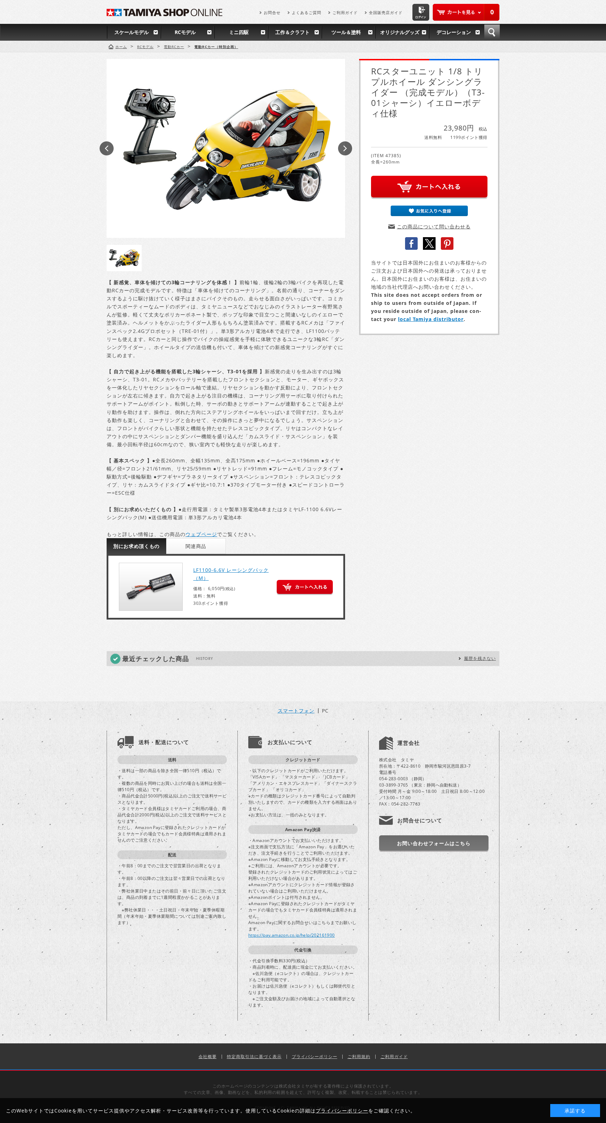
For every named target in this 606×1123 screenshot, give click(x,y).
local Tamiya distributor (431, 319)
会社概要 (207, 1057)
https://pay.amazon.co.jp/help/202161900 (291, 935)
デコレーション (454, 32)
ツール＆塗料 (346, 32)
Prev (107, 148)
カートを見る (466, 12)
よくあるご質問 (306, 12)
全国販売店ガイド (386, 12)
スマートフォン (296, 710)
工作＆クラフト (292, 32)
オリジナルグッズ (399, 32)
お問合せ (272, 12)
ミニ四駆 (239, 32)
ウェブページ (201, 534)
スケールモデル (131, 32)
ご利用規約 (359, 1057)
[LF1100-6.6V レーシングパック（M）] (151, 587)
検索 (492, 32)
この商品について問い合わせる (434, 226)
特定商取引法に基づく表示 (254, 1057)
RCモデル (185, 32)
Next (345, 148)
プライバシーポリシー (314, 1057)
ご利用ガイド (345, 12)
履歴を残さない (480, 658)
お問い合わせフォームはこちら (434, 843)
